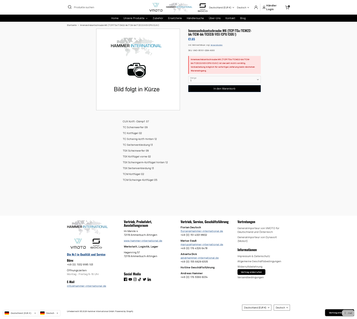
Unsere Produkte (134, 18)
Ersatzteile (175, 18)
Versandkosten (217, 45)
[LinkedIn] (149, 279)
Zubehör (158, 18)
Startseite (72, 25)
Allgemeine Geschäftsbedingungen (259, 261)
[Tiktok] (139, 279)
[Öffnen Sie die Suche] (70, 7)
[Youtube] (130, 279)
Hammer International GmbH (101, 311)
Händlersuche (195, 18)
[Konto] (256, 7)
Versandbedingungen (250, 277)
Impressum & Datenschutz (253, 256)
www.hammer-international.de (143, 240)
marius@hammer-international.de (202, 244)
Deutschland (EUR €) (220, 7)
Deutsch (241, 7)
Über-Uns (215, 18)
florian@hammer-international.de (202, 231)
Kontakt (230, 18)
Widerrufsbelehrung (249, 266)
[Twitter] (144, 279)
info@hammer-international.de (86, 286)
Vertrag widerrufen (251, 272)
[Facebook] (125, 279)
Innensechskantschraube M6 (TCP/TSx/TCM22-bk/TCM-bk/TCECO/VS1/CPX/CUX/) (119, 25)
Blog (243, 18)
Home (115, 18)
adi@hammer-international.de (200, 257)
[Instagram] (135, 279)
